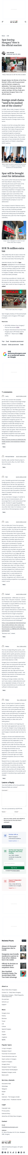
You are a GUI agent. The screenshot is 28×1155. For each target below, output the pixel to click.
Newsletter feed (6, 1083)
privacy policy (16, 870)
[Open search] (25, 22)
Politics (4, 1016)
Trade (21, 344)
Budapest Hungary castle (9, 1072)
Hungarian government (17, 341)
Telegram (4, 1089)
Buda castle (5, 1075)
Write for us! (5, 1002)
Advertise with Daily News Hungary (12, 1116)
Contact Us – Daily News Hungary (11, 992)
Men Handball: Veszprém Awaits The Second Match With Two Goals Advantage (9, 974)
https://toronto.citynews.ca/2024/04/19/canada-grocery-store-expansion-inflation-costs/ (14, 441)
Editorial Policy (6, 1113)
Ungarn (4, 1034)
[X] (10, 1152)
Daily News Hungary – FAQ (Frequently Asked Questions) (13, 995)
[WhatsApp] (16, 1152)
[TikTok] (13, 1152)
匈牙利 (3, 1039)
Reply (4, 446)
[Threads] (24, 1152)
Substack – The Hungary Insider (11, 1097)
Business (4, 1018)
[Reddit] (21, 1152)
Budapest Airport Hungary (9, 1067)
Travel (3, 1021)
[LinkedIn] (2, 1152)
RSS (3, 1094)
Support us (11, 888)
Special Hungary (6, 1029)
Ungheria (4, 1037)
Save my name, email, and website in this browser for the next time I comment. (14, 820)
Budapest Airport (6, 1051)
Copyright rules (6, 1108)
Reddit (4, 1091)
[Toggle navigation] (3, 22)
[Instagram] (8, 1152)
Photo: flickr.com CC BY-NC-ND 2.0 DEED (14, 74)
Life (3, 1024)
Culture (4, 1026)
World (3, 1031)
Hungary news (6, 1013)
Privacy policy (6, 1111)
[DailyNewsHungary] (14, 22)
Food (7, 341)
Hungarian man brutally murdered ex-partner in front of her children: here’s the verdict (10, 957)
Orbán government (13, 344)
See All (24, 940)
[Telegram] (18, 1152)
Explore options (13, 840)
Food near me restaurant (9, 1053)
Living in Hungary (7, 1048)
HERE (17, 327)
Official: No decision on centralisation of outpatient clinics (10, 965)
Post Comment (6, 826)
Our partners (5, 999)
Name (4, 812)
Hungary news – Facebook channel (11, 1099)
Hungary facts (6, 1064)
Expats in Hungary (7, 1061)
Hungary (4, 344)
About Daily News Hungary (9, 990)
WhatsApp (5, 1086)
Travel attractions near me (9, 1056)
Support (4, 1004)
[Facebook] (5, 1152)
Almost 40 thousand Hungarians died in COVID (9, 948)
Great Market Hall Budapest (10, 1069)
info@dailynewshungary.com (10, 1127)
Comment (5, 790)
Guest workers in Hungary (9, 1059)
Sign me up (14, 867)
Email (17, 812)
